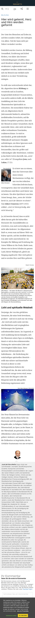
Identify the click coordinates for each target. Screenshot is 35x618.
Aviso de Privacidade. (23, 611)
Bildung (5, 15)
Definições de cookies (11, 615)
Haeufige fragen (27, 589)
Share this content (21, 8)
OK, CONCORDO (23, 615)
